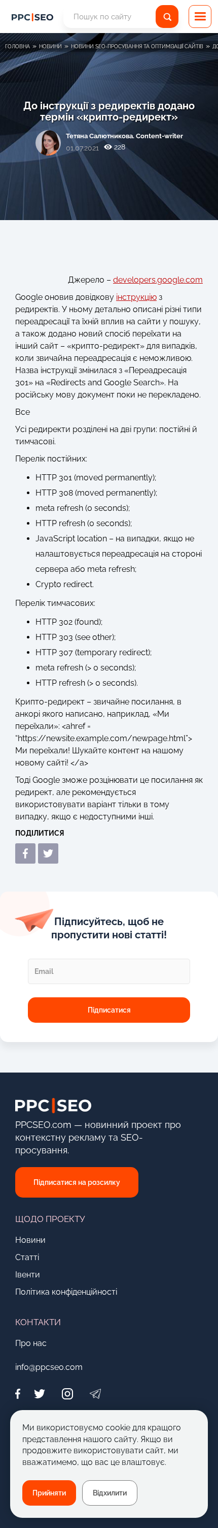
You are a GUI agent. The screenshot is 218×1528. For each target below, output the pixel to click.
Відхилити (110, 1493)
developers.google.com (158, 280)
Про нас (31, 1343)
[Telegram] (95, 1394)
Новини (30, 1240)
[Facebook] (20, 1394)
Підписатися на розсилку (76, 1182)
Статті (27, 1257)
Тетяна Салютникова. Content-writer (124, 136)
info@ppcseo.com (49, 1367)
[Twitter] (39, 1394)
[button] (200, 16)
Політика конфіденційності (66, 1292)
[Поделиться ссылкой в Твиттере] (48, 853)
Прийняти (49, 1493)
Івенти (27, 1274)
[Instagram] (67, 1394)
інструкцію (136, 297)
